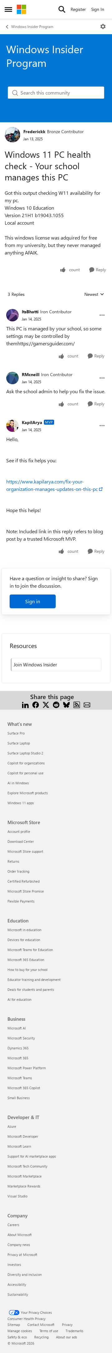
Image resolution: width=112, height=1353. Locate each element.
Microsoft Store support (25, 851)
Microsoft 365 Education (25, 959)
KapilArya (32, 422)
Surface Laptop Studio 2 (25, 753)
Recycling (41, 1337)
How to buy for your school (27, 969)
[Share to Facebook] (35, 704)
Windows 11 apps (20, 802)
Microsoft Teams (19, 1077)
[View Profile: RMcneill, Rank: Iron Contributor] (12, 378)
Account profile (18, 831)
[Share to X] (46, 704)
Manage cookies (19, 1330)
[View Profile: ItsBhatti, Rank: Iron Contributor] (12, 315)
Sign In (97, 9)
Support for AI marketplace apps (31, 1156)
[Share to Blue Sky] (66, 704)
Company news (18, 1244)
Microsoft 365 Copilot (23, 1087)
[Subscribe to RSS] (76, 704)
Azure (11, 1126)
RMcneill (31, 374)
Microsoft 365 (17, 1058)
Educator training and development (34, 979)
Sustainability (17, 1294)
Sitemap (13, 1324)
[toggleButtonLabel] (103, 26)
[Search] (62, 9)
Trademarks (74, 1330)
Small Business (18, 1097)
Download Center (20, 841)
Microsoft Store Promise (25, 891)
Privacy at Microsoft (22, 1254)
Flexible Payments (21, 901)
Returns (13, 861)
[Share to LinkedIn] (25, 704)
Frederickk (34, 131)
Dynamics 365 (18, 1048)
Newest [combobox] (94, 294)
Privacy (67, 1324)
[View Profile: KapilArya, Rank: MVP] (12, 425)
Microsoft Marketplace (24, 1176)
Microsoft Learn (19, 1146)
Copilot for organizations (26, 763)
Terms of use (49, 1330)
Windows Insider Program (32, 26)
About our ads (66, 1337)
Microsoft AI (16, 1028)
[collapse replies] (56, 307)
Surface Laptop (18, 743)
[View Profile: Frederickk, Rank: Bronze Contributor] (12, 134)
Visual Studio (17, 1196)
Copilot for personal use (25, 773)
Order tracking (18, 871)
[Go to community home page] (21, 9)
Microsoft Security (21, 1038)
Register (78, 9)
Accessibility (16, 1284)
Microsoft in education (24, 929)
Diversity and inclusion (24, 1274)
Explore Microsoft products (27, 793)
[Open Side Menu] (8, 9)
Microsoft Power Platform (26, 1068)
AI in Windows (18, 783)
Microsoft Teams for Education (30, 949)
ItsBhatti (30, 312)
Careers (13, 1224)
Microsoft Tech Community (27, 1166)
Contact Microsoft (40, 1324)
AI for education (19, 999)
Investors (14, 1264)
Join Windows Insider (35, 664)
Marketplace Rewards (23, 1186)
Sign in (32, 601)
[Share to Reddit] (56, 704)
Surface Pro (16, 733)
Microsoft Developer (22, 1136)
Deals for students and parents (30, 989)
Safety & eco (17, 1337)
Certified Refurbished (23, 881)
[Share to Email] (87, 704)
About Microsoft (19, 1234)
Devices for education (23, 939)
